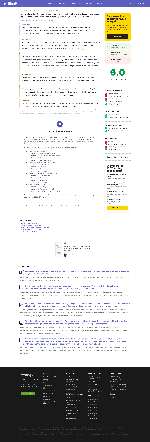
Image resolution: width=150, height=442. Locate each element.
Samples (89, 3)
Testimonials (47, 385)
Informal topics (71, 390)
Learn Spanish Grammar (118, 390)
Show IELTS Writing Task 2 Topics (32, 229)
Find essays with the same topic (31, 225)
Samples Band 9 (93, 418)
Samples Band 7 (93, 407)
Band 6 (58, 10)
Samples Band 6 (93, 402)
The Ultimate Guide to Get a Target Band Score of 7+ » (54, 205)
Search (99, 3)
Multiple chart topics (72, 418)
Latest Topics (76, 3)
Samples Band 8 (93, 413)
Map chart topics (71, 416)
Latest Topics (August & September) (73, 380)
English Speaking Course (118, 384)
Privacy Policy (48, 393)
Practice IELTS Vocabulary (29, 231)
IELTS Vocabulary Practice (118, 387)
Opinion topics (92, 381)
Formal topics (70, 384)
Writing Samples (48, 10)
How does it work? (49, 377)
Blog (44, 388)
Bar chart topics (71, 405)
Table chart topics (72, 410)
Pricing (50, 3)
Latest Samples (93, 399)
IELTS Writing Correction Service (30, 10)
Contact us (113, 397)
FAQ (44, 382)
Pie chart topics (71, 413)
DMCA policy (47, 399)
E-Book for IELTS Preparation (115, 380)
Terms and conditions (50, 391)
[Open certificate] (59, 249)
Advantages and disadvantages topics (95, 390)
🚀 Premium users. (88, 205)
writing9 (10, 3)
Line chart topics (71, 407)
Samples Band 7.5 (93, 410)
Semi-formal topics (72, 387)
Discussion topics (93, 384)
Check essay (62, 3)
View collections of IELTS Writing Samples (35, 227)
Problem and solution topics (97, 387)
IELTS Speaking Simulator (118, 377)
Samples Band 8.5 (94, 416)
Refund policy (47, 396)
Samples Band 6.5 (94, 405)
